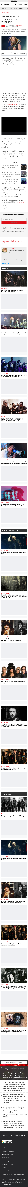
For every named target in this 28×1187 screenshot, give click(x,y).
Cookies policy (5, 1161)
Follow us (16, 53)
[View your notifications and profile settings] (15, 4)
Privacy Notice (21, 228)
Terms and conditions (7, 1154)
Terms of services (19, 227)
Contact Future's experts (8, 1151)
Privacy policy (5, 1157)
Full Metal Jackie (12, 104)
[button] (2, 4)
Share (5, 53)
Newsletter (23, 53)
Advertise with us (6, 1171)
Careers (4, 1167)
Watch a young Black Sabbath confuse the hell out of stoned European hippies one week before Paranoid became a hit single (14, 1124)
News (3, 26)
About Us (4, 1148)
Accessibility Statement (7, 1164)
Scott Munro (11, 25)
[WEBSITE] (10, 252)
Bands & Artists (5, 12)
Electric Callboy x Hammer (16, 8)
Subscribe (20, 4)
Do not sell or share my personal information (13, 1174)
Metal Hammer (18, 25)
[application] (14, 124)
